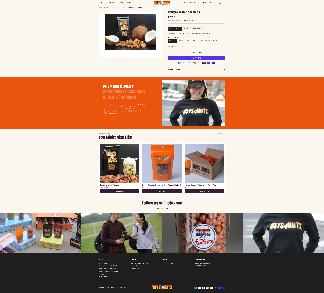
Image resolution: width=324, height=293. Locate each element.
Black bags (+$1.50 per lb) (208, 40)
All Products (103, 263)
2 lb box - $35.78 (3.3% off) (194, 29)
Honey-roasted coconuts (113, 7)
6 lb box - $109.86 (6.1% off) (202, 33)
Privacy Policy (168, 263)
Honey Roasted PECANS (107, 268)
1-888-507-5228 (200, 266)
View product (119, 191)
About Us (134, 266)
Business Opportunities (139, 263)
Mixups (101, 274)
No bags (172, 40)
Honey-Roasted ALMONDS (108, 271)
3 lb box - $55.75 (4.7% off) (178, 33)
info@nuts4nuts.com (202, 263)
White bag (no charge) (187, 40)
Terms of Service (169, 266)
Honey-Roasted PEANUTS (108, 266)
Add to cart (197, 52)
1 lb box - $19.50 (175, 29)
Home (101, 7)
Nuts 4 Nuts (109, 287)
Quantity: (172, 47)
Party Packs (103, 276)
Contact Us (135, 268)
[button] (215, 3)
